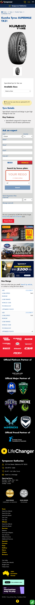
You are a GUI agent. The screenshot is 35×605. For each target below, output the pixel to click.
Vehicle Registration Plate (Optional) (9, 196)
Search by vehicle (26, 285)
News (4, 550)
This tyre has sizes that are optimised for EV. (17, 102)
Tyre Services (5, 535)
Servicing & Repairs (7, 532)
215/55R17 (29, 290)
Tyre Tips (4, 520)
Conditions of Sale (21, 597)
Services (5, 528)
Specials (5, 541)
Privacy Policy (6, 216)
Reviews (5, 554)
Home (4, 12)
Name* (5, 139)
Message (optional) (8, 203)
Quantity (25, 134)
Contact (4, 543)
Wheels (4, 522)
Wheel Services (6, 537)
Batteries (4, 530)
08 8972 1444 (10, 468)
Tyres (4, 509)
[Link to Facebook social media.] (17, 601)
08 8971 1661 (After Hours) (12, 471)
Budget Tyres (5, 564)
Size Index (5, 560)
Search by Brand (6, 515)
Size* (4, 134)
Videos (4, 552)
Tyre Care (4, 517)
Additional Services (7, 539)
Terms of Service (17, 216)
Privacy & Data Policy (12, 597)
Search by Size (6, 513)
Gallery (4, 548)
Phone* (5, 145)
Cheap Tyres (5, 567)
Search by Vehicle (7, 511)
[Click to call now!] (24, 2)
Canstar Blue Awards (8, 562)
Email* (4, 150)
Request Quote (8, 221)
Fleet (3, 545)
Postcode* (5, 156)
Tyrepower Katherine (18, 6)
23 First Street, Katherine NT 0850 (16, 464)
